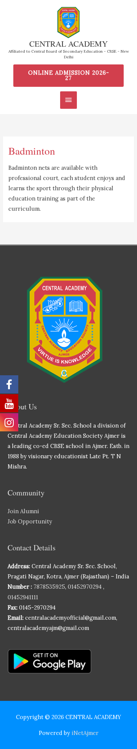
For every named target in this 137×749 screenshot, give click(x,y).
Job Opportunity (30, 521)
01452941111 (23, 597)
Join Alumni (23, 511)
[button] (68, 75)
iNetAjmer (85, 732)
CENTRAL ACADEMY (68, 43)
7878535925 (49, 586)
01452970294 (85, 586)
